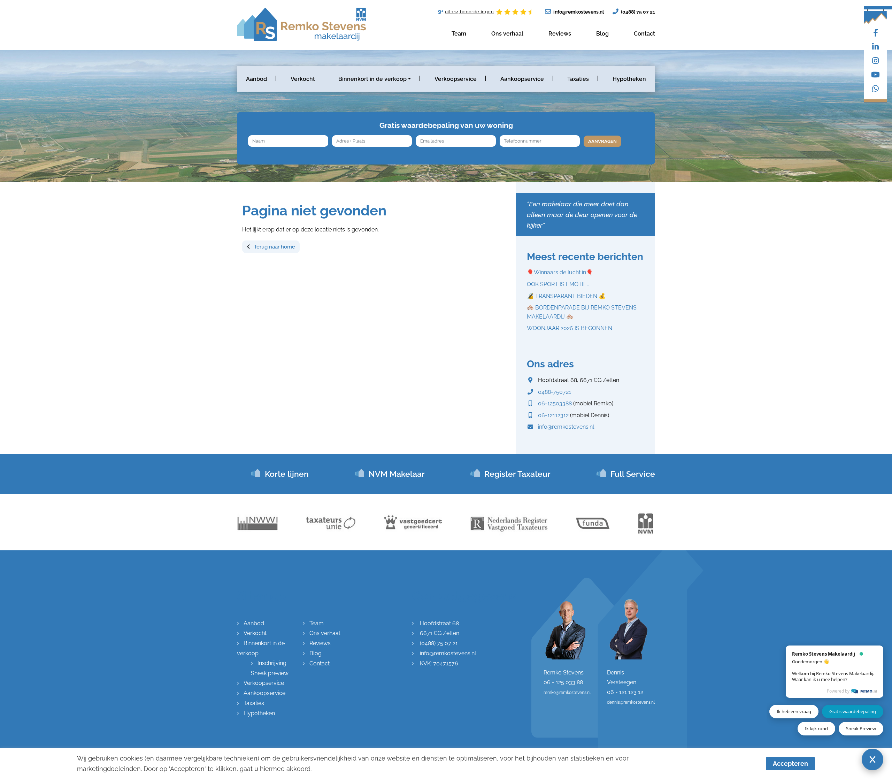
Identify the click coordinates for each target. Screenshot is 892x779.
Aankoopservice (522, 79)
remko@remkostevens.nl (567, 692)
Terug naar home (274, 247)
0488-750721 (554, 392)
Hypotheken (629, 79)
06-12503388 (555, 403)
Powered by (838, 691)
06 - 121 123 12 (625, 692)
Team (459, 33)
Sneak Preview (861, 728)
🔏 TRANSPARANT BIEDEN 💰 (566, 296)
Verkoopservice (456, 79)
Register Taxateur (517, 474)
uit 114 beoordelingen (469, 11)
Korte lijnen (287, 474)
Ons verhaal (507, 33)
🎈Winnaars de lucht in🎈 (560, 272)
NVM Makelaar (397, 474)
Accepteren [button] (790, 763)
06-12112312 (553, 415)
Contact (644, 33)
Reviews (559, 33)
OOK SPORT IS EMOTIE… (558, 284)
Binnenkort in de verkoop (372, 79)
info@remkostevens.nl (578, 12)
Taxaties (578, 79)
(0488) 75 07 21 (637, 12)
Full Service (632, 474)
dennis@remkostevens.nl (631, 702)
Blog (602, 33)
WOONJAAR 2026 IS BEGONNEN (569, 328)
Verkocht (303, 79)
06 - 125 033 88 (563, 682)
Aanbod (256, 79)
